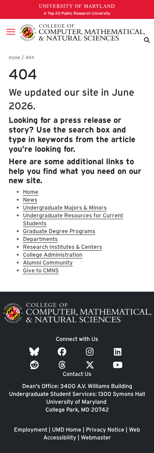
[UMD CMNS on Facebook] (63, 352)
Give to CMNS (41, 270)
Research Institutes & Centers (62, 246)
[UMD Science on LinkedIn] (119, 352)
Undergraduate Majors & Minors (65, 207)
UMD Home (66, 429)
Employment (30, 429)
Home (30, 191)
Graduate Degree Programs (59, 231)
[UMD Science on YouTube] (119, 365)
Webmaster (96, 437)
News (30, 199)
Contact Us (77, 374)
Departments (40, 239)
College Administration (52, 254)
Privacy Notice (105, 429)
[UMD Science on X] (91, 365)
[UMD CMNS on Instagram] (91, 352)
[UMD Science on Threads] (63, 365)
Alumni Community (48, 262)
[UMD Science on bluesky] (35, 352)
